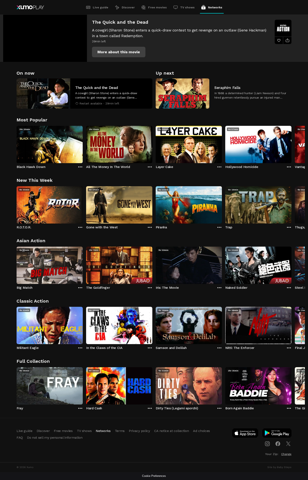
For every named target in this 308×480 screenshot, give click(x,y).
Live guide (100, 7)
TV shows (187, 7)
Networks (215, 7)
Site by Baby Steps (279, 467)
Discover (128, 7)
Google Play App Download (277, 434)
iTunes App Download (245, 434)
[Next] (291, 143)
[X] (288, 444)
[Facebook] (278, 444)
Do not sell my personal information (55, 438)
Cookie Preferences (154, 475)
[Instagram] (267, 444)
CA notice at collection (171, 431)
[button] (118, 52)
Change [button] (286, 454)
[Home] (30, 7)
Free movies (157, 7)
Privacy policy (139, 431)
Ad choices (201, 431)
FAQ (20, 438)
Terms (120, 431)
